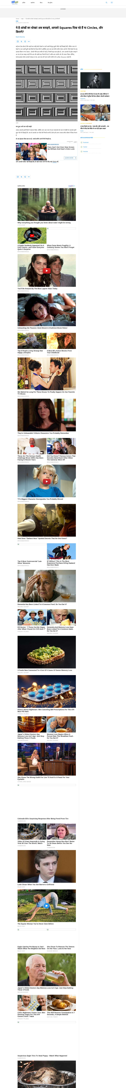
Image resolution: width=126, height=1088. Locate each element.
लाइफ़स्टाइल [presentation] (83, 91)
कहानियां (33, 2)
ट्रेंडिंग (23, 2)
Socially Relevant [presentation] (86, 123)
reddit (17, 122)
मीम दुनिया (50, 2)
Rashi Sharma (20, 37)
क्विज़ (41, 2)
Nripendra (82, 98)
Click (54, 162)
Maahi (81, 131)
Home (17, 18)
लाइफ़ (22, 18)
